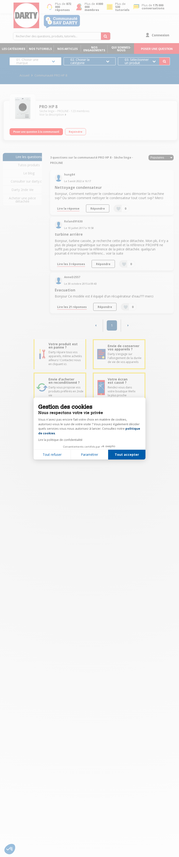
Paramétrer (89, 454)
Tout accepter (127, 454)
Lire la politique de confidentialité (60, 440)
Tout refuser (52, 454)
